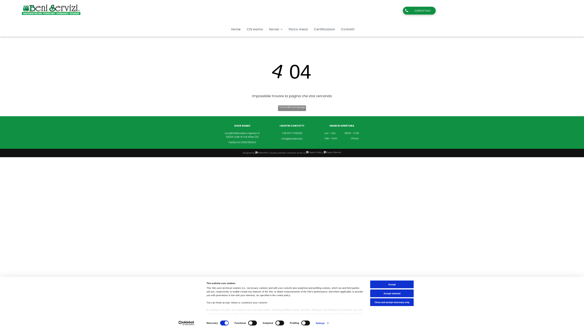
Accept (392, 284)
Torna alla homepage (292, 107)
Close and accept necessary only (392, 302)
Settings (320, 323)
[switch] (252, 322)
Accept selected (392, 293)
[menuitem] (236, 29)
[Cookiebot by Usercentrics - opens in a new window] (186, 323)
